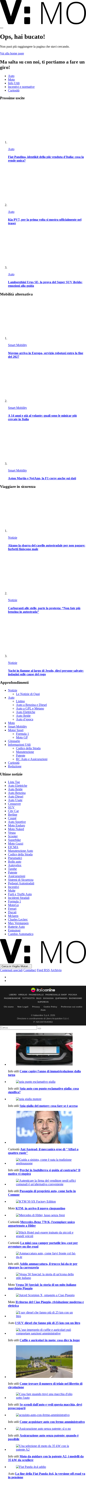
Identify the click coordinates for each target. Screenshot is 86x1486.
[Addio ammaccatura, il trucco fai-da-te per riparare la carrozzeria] (47, 1255)
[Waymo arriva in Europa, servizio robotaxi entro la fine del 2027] (47, 320)
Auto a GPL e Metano (30, 708)
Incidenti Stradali (18, 897)
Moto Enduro (16, 825)
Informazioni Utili (19, 744)
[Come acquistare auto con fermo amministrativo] (47, 1415)
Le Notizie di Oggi (28, 694)
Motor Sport (15, 730)
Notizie (12, 537)
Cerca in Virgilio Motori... (16, 966)
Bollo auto (14, 861)
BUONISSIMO (75, 998)
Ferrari (12, 908)
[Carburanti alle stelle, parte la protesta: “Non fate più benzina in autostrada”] (47, 575)
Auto (11, 76)
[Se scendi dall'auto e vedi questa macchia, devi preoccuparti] (47, 1396)
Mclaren (13, 916)
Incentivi (13, 887)
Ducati (12, 912)
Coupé (12, 818)
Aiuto (43, 1010)
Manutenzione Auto (20, 850)
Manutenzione (25, 752)
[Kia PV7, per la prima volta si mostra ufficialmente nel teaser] (47, 187)
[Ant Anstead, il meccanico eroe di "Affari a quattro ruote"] (47, 1127)
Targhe (12, 869)
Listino (20, 701)
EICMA (13, 847)
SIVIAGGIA (48, 998)
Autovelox (14, 865)
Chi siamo (9, 1007)
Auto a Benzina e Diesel (31, 705)
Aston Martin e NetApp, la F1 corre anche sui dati (42, 478)
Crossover (14, 803)
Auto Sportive (17, 822)
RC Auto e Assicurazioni (31, 759)
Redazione (14, 766)
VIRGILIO (22, 995)
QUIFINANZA (61, 998)
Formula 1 (22, 733)
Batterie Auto (16, 926)
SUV (11, 807)
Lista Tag (14, 782)
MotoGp (13, 905)
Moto (11, 79)
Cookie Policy (50, 1007)
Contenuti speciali (11, 970)
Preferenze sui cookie (71, 1007)
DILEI (38, 998)
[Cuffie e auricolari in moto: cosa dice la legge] (47, 1331)
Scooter (13, 836)
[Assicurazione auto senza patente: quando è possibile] (47, 1429)
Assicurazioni (16, 876)
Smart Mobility (17, 345)
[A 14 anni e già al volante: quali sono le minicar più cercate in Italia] (47, 383)
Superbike (14, 840)
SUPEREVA (43, 1002)
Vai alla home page (12, 53)
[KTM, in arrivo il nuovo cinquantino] (47, 1201)
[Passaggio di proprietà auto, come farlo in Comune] (47, 1182)
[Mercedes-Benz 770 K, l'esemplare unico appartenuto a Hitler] (47, 1215)
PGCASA (72, 995)
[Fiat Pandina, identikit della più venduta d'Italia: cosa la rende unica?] (47, 124)
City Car (13, 811)
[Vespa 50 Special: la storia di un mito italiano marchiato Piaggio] (47, 1276)
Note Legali (22, 1007)
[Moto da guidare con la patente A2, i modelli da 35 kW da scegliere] (47, 1447)
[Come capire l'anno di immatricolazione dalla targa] (47, 1049)
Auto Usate (15, 800)
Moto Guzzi (15, 843)
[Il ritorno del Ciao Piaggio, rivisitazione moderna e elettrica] (47, 1295)
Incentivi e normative (21, 86)
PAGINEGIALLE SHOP (56, 995)
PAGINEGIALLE (36, 995)
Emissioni (14, 930)
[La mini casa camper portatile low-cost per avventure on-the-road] (47, 1234)
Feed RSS (43, 970)
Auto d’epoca (24, 719)
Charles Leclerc (18, 919)
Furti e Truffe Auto (20, 894)
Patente (20, 755)
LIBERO (13, 995)
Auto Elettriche (25, 712)
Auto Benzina (17, 793)
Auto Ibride (23, 715)
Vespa (12, 832)
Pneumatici (15, 858)
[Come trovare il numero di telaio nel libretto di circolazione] (47, 1362)
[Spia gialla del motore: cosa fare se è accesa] (47, 1099)
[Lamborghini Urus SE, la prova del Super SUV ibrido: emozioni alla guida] (47, 249)
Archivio (56, 970)
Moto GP (22, 737)
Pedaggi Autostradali (21, 883)
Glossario (14, 741)
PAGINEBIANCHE (12, 998)
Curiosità (13, 90)
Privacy (36, 1007)
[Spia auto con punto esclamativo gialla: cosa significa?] (47, 1082)
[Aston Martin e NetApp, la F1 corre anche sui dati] (47, 446)
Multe (11, 890)
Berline (12, 814)
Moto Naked (16, 829)
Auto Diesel (15, 796)
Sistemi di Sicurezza (20, 879)
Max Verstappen (18, 923)
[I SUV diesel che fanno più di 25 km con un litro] (47, 1314)
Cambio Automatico (20, 934)
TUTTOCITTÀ (28, 998)
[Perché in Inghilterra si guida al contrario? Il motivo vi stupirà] (47, 1161)
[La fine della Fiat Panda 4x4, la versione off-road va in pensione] (47, 1467)
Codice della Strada (28, 748)
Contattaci (29, 970)
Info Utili (14, 83)
